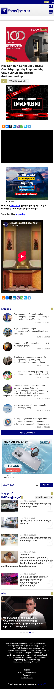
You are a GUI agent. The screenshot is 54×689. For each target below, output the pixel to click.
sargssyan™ (42, 684)
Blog (3, 593)
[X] (10, 126)
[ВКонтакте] (7, 126)
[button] (21, 632)
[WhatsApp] (21, 126)
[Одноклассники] (3, 126)
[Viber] (18, 126)
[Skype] (25, 126)
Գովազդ (27, 670)
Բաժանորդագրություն (27, 672)
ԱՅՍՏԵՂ (15, 205)
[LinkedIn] (14, 126)
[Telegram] (29, 126)
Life (4, 81)
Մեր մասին (27, 675)
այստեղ (20, 214)
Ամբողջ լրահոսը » (27, 432)
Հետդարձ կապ (27, 678)
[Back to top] (49, 684)
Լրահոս (6, 309)
